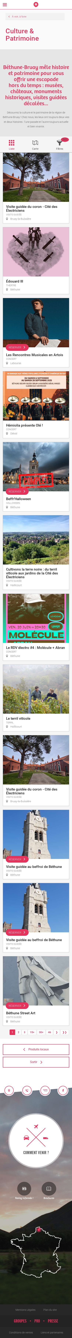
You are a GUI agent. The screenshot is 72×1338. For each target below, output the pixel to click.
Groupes (20, 1321)
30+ (41, 1032)
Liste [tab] (11, 148)
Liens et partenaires (52, 1332)
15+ (32, 1032)
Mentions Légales (25, 1309)
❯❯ (64, 1032)
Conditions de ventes (21, 1332)
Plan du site (50, 1309)
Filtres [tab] (59, 148)
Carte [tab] (35, 148)
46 (49, 1032)
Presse (53, 1321)
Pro (37, 1321)
